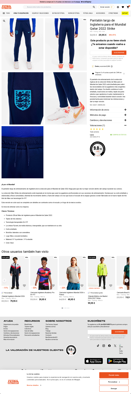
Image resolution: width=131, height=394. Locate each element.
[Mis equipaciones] (118, 7)
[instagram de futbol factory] (103, 345)
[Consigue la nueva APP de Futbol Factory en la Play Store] (117, 361)
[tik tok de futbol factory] (98, 345)
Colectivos (28, 329)
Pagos (6, 326)
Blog (47, 329)
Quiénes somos (51, 326)
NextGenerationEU (51, 337)
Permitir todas (114, 375)
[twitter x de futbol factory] (115, 345)
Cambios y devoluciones (11, 333)
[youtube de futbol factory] (121, 349)
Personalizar (112, 382)
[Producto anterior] (4, 280)
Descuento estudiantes (32, 335)
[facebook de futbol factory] (109, 345)
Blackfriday (28, 324)
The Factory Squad (52, 324)
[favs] (123, 7)
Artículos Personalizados (12, 335)
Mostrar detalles (33, 385)
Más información (9, 339)
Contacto (48, 335)
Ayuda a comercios (52, 339)
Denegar (114, 388)
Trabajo (48, 331)
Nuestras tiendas (51, 333)
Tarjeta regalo (29, 326)
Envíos (6, 329)
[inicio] (6, 7)
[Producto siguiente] (127, 280)
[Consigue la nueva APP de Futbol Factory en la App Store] (94, 361)
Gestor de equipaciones (11, 331)
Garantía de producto (10, 337)
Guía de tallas (29, 331)
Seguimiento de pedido (11, 324)
